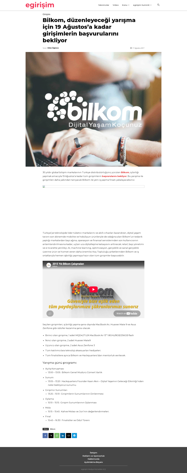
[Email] (68, 435)
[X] (51, 435)
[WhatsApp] (56, 435)
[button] (158, 5)
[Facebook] (45, 435)
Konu (124, 5)
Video (116, 5)
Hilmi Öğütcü (53, 48)
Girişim (46, 14)
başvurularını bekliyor (114, 176)
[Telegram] (74, 435)
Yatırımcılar (103, 5)
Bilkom (52, 429)
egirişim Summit (141, 5)
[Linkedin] (62, 435)
